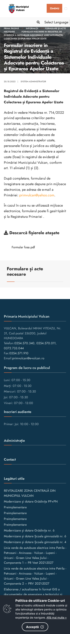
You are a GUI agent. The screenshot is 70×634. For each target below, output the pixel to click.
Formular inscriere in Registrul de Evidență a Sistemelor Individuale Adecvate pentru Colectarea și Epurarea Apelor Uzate (33, 35)
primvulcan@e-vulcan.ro (28, 358)
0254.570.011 (46, 343)
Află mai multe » (56, 617)
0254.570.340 (24, 343)
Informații (32, 28)
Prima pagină (11, 28)
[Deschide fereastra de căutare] (37, 22)
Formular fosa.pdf (23, 247)
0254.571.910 (18, 353)
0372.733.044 (14, 348)
